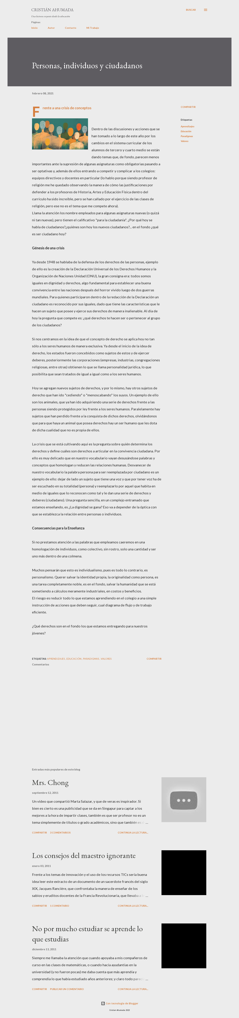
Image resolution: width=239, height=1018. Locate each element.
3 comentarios (60, 832)
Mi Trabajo (92, 27)
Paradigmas (187, 136)
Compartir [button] (188, 106)
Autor (51, 27)
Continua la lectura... (133, 832)
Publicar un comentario (67, 989)
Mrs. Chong (50, 782)
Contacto (70, 27)
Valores (184, 141)
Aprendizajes (187, 126)
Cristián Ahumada (52, 9)
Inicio (34, 27)
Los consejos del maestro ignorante (84, 855)
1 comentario (59, 905)
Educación (186, 131)
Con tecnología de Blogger (121, 1003)
